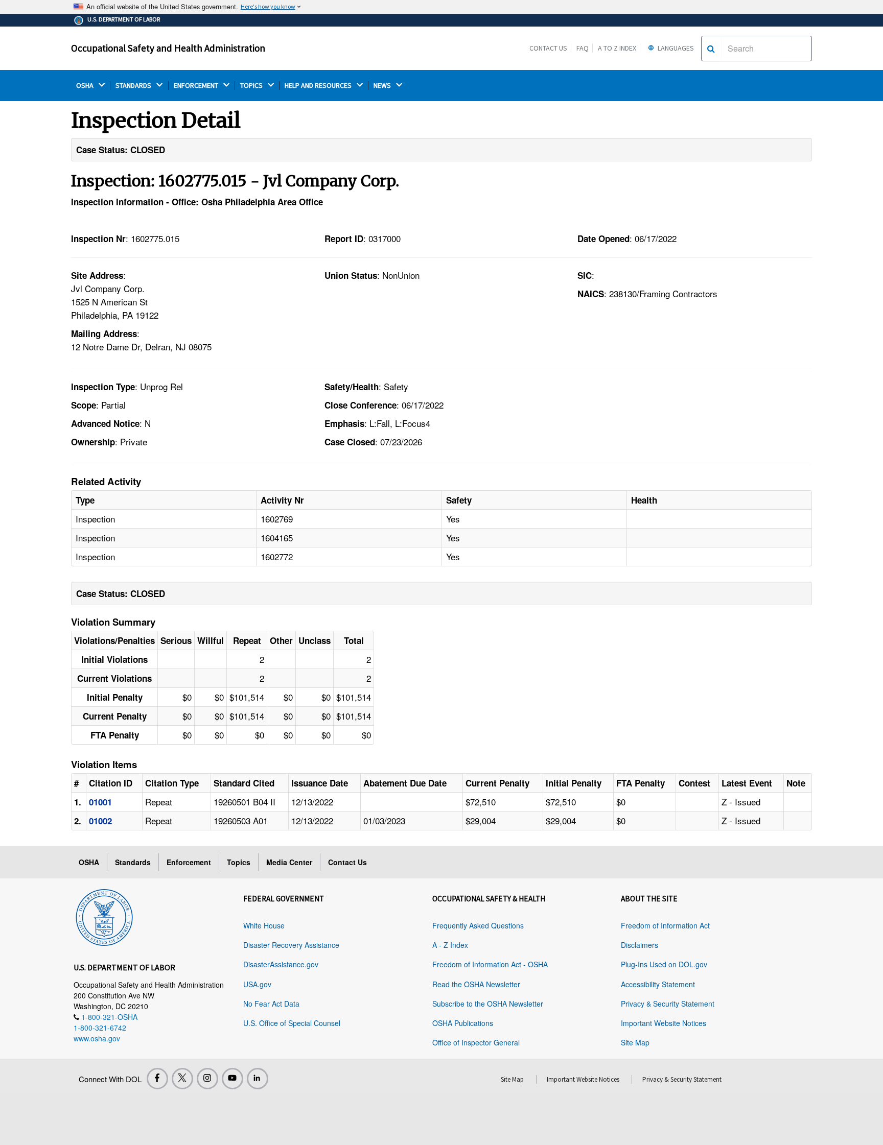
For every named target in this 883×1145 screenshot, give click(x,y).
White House (264, 925)
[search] (711, 48)
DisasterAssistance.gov (280, 964)
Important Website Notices (663, 1023)
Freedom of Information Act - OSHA (490, 964)
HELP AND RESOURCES (319, 85)
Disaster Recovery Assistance (291, 945)
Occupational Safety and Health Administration (168, 48)
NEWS (383, 85)
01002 (100, 821)
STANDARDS (134, 85)
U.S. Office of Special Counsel (291, 1023)
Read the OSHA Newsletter (476, 984)
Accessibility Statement (658, 984)
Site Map (635, 1042)
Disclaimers (639, 945)
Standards (133, 862)
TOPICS (252, 85)
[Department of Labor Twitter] (182, 1078)
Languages (675, 48)
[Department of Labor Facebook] (157, 1078)
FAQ (582, 48)
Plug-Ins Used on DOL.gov (664, 964)
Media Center (289, 862)
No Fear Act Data (271, 1003)
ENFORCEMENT (197, 85)
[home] (104, 916)
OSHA (85, 85)
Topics (238, 862)
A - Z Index (450, 945)
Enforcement (189, 862)
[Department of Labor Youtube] (232, 1078)
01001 (100, 802)
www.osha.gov (97, 1038)
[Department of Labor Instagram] (207, 1078)
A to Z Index (617, 48)
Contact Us (548, 48)
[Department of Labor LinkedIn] (257, 1078)
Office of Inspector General (476, 1042)
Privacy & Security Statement (667, 1003)
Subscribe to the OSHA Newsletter (487, 1003)
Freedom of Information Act (665, 925)
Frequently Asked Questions (478, 925)
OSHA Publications (462, 1023)
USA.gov (257, 984)
